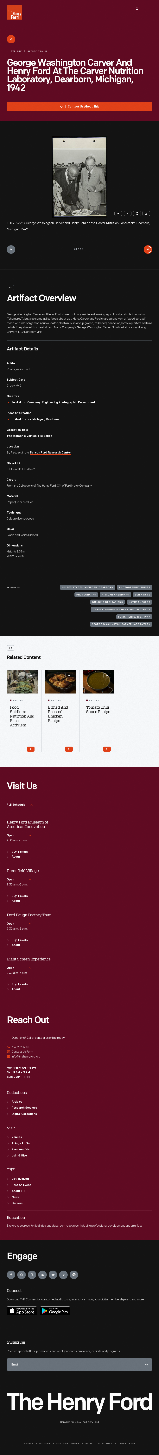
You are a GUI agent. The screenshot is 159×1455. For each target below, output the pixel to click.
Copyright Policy (68, 1444)
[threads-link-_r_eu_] (32, 1275)
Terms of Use (126, 1444)
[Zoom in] (118, 213)
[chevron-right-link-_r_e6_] (107, 749)
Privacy (91, 1444)
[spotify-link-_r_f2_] (74, 1275)
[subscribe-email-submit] (146, 1364)
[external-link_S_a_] (79, 1047)
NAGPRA (28, 1444)
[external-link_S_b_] (79, 1051)
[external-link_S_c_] (79, 1056)
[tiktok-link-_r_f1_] (63, 1275)
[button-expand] (31, 675)
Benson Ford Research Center (50, 452)
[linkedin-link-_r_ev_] (42, 1275)
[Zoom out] (127, 213)
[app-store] (22, 1310)
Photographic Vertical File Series (29, 436)
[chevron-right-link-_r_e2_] (31, 749)
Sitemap (107, 1444)
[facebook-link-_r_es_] (11, 1275)
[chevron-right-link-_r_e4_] (69, 749)
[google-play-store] (55, 1310)
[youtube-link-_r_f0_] (53, 1275)
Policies (44, 1444)
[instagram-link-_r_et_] (21, 1275)
